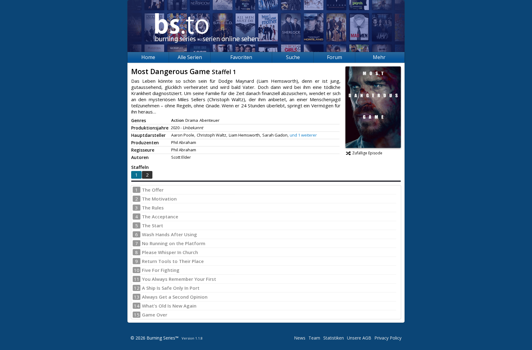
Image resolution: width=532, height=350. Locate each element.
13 (136, 297)
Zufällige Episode (367, 153)
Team (314, 338)
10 (136, 270)
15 (136, 315)
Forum (334, 57)
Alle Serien (190, 57)
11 (136, 279)
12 (136, 288)
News (299, 338)
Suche (293, 57)
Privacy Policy (387, 338)
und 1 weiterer (303, 135)
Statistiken (333, 338)
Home (148, 57)
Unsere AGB (359, 338)
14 (136, 306)
